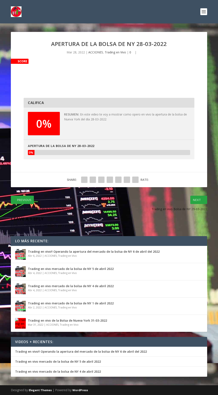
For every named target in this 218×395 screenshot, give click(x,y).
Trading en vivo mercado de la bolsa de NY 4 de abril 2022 (71, 286)
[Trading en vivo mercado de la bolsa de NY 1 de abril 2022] (20, 306)
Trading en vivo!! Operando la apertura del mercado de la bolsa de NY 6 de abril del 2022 (94, 252)
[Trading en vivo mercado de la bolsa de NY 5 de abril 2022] (20, 271)
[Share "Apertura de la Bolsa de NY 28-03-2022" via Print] (135, 179)
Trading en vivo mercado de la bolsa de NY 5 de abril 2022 (71, 269)
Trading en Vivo (115, 52)
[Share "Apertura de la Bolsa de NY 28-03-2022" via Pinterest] (110, 179)
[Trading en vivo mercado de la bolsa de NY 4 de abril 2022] (20, 289)
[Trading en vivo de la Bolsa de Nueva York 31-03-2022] (20, 323)
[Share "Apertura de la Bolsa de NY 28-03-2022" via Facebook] (84, 179)
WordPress (80, 390)
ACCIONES (95, 52)
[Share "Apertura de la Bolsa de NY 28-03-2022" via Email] (127, 179)
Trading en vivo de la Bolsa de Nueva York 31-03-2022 (67, 320)
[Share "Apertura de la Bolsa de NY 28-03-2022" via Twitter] (93, 179)
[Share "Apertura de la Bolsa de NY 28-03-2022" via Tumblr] (101, 179)
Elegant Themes (40, 390)
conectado (50, 225)
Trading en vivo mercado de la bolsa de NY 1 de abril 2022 (71, 303)
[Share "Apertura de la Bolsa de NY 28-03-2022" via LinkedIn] (118, 179)
